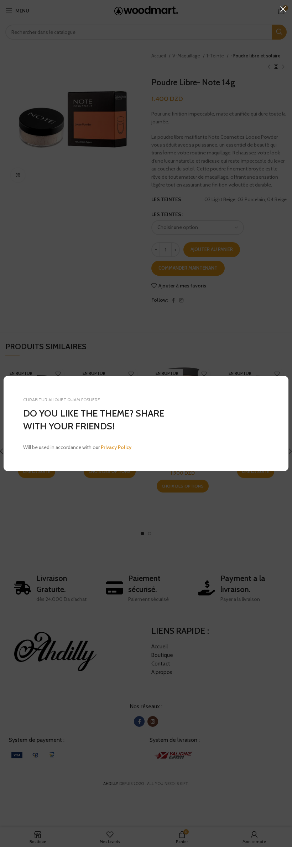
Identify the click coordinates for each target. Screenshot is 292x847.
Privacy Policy (116, 447)
